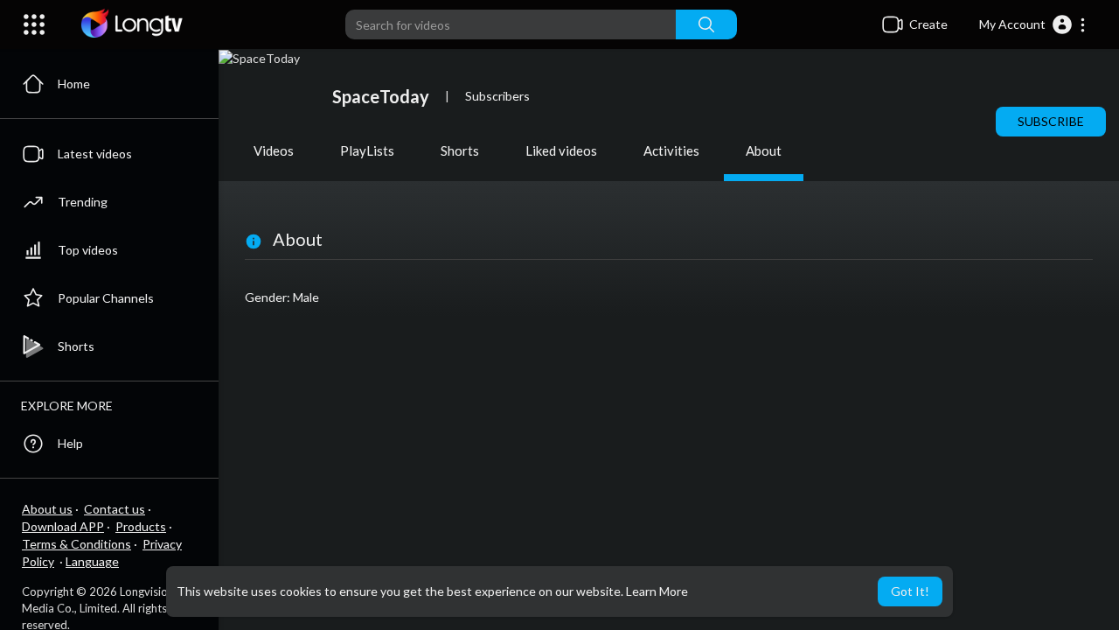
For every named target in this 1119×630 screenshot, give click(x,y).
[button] (1033, 24)
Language (92, 561)
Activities (671, 150)
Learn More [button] (657, 591)
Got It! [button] (910, 591)
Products (140, 526)
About (764, 150)
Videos (274, 150)
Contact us (114, 508)
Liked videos (561, 150)
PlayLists (367, 150)
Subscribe (1051, 121)
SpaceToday (380, 96)
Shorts (460, 150)
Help (70, 443)
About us (47, 508)
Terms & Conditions (76, 543)
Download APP (63, 526)
